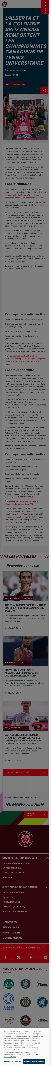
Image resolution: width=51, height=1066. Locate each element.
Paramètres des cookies (11, 1062)
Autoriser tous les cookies (34, 1062)
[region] (24, 1047)
